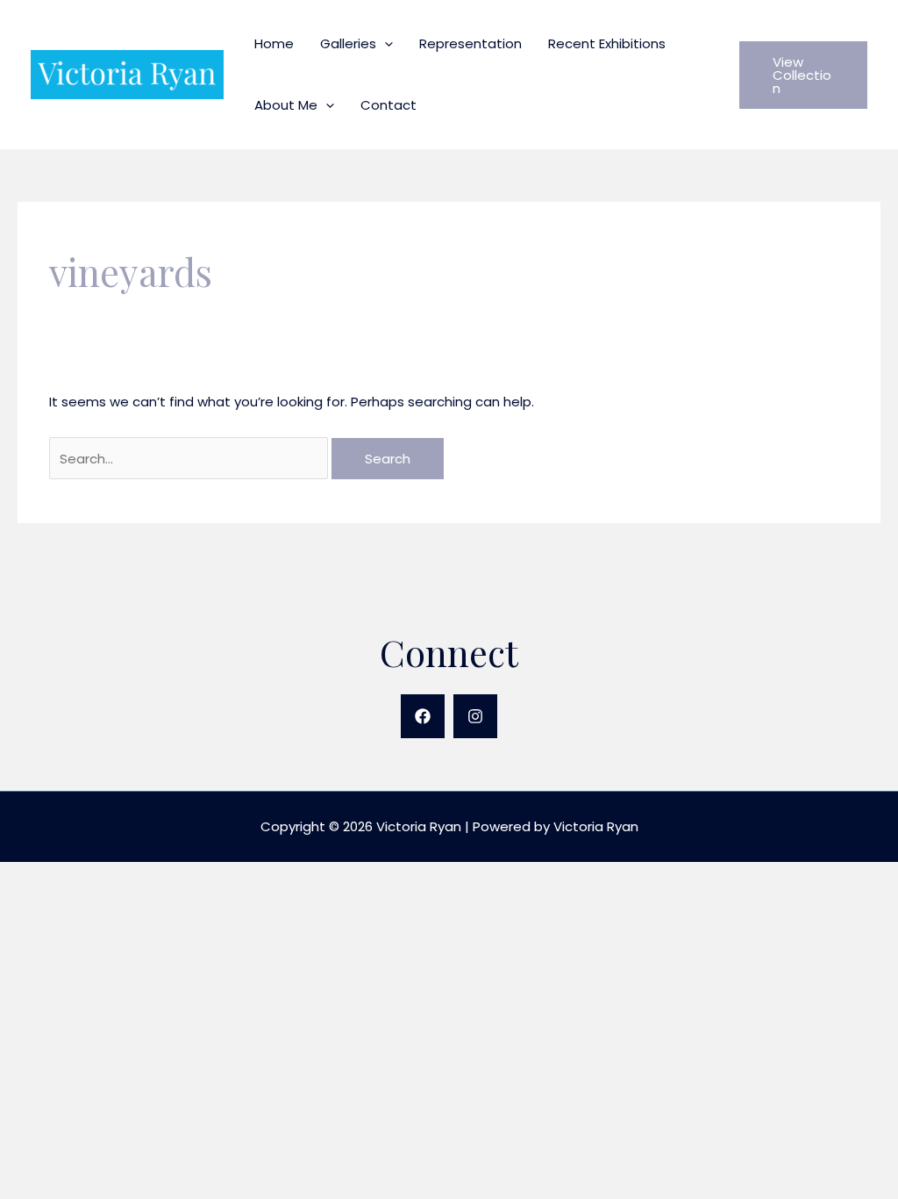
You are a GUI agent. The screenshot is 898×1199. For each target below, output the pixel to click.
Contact (388, 105)
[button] (384, 43)
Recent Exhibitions (607, 43)
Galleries (348, 43)
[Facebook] (423, 716)
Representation (470, 43)
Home (274, 43)
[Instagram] (475, 716)
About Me (285, 105)
